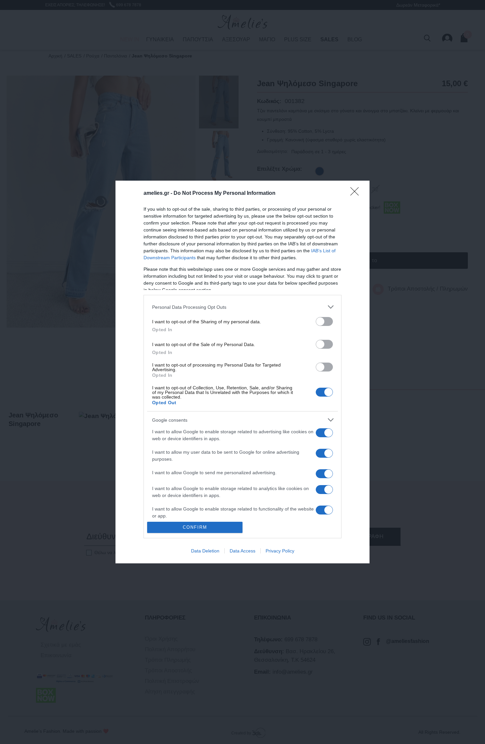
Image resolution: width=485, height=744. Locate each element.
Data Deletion (205, 550)
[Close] (356, 193)
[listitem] (242, 306)
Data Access (242, 550)
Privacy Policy (280, 550)
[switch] (324, 321)
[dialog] (242, 372)
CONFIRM (195, 527)
